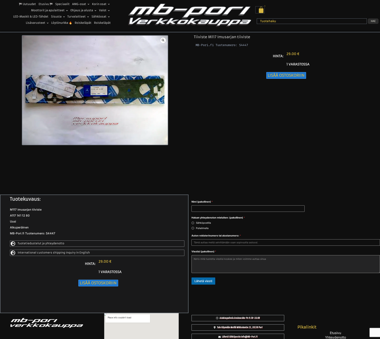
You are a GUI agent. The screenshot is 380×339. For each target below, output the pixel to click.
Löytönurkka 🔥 (61, 23)
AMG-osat (79, 4)
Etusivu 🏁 (46, 4)
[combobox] (312, 21)
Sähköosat (99, 16)
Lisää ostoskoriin (286, 75)
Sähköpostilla (203, 222)
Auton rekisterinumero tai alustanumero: (216, 235)
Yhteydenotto (335, 337)
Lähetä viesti (203, 281)
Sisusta (56, 16)
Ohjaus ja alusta (81, 10)
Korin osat (99, 4)
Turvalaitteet (76, 16)
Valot (102, 10)
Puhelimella (202, 228)
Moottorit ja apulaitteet (48, 10)
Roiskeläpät (83, 23)
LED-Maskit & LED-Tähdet (30, 16)
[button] (163, 40)
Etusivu (335, 333)
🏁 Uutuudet (27, 4)
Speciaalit (62, 4)
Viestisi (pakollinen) (203, 251)
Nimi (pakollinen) (202, 201)
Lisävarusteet (35, 23)
